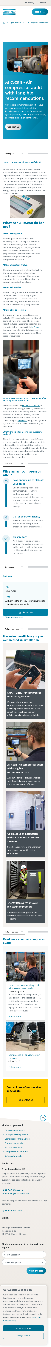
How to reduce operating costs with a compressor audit (24, 987)
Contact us (13, 126)
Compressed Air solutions (17, 1151)
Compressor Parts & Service (17, 1138)
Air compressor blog (14, 1147)
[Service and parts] (24, 22)
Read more (16, 1016)
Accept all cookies (23, 1328)
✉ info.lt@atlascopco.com (17, 1193)
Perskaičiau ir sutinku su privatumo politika (27, 182)
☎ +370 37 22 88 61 (14, 1189)
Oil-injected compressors (16, 1134)
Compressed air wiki (14, 1143)
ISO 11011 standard (31, 405)
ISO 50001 (22, 420)
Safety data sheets (13, 1156)
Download (28, 612)
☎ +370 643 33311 (13, 1210)
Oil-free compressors (15, 1130)
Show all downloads (14, 617)
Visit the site (36, 1270)
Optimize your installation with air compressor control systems (23, 837)
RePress (35, 327)
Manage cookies (23, 1336)
